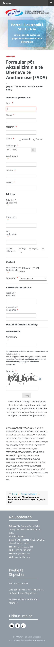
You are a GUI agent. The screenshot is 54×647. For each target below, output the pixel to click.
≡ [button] (51, 2)
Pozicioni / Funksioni (11, 294)
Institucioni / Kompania (12, 308)
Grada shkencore (11, 249)
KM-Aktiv (26, 268)
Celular (9, 170)
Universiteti (11, 217)
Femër (39, 139)
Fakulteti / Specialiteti (11, 201)
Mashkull (26, 139)
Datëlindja (11, 145)
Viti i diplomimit (11, 232)
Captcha (10, 371)
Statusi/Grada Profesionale (12, 269)
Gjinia (9, 138)
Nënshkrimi (11, 337)
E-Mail (9, 182)
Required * (10, 57)
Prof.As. (35, 248)
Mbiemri (10, 127)
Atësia (9, 115)
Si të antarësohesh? (18, 583)
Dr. (21, 252)
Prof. (24, 248)
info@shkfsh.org (22, 553)
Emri (8, 103)
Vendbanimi (12, 156)
